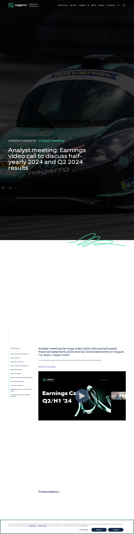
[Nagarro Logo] (23, 5)
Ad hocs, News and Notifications (19, 366)
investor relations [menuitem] (22, 141)
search (118, 5)
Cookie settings (83, 530)
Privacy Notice (42, 526)
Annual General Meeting (17, 381)
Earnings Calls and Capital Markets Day (21, 377)
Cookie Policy (32, 526)
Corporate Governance (17, 362)
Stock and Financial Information (19, 354)
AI (88, 5)
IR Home (14, 348)
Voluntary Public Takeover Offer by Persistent (20, 395)
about (93, 5)
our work (73, 5)
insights (82, 5)
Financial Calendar (15, 373)
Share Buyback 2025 (16, 369)
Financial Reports (15, 358)
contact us (111, 5)
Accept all (116, 530)
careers (101, 5)
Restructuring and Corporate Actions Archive (20, 390)
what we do (62, 5)
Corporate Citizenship (16, 385)
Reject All (99, 530)
